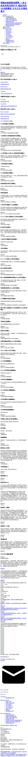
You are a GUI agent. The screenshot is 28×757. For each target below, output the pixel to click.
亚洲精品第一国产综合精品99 (17, 754)
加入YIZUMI (9, 37)
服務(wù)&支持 (6, 27)
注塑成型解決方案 (10, 714)
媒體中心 (8, 39)
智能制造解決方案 (10, 697)
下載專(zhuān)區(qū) (10, 41)
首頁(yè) (5, 14)
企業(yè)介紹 (9, 29)
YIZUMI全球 (9, 32)
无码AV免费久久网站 (20, 755)
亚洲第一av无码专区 (5, 754)
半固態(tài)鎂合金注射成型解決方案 (14, 720)
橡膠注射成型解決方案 (11, 716)
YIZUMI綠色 (9, 35)
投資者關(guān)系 (10, 40)
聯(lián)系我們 (6, 43)
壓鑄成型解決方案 (10, 718)
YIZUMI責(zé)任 (9, 36)
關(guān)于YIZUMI (7, 28)
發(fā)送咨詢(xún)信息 (5, 746)
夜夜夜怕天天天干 (11, 755)
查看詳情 (3, 72)
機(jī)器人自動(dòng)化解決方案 (13, 721)
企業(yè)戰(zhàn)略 (10, 702)
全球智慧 (8, 33)
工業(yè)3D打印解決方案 (11, 717)
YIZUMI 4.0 (8, 31)
